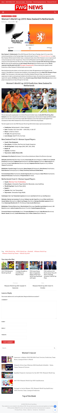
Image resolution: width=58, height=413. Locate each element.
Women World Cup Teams (11, 253)
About (3, 2)
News (14, 16)
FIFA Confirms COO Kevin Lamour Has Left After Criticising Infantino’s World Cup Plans (50, 274)
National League (20, 2)
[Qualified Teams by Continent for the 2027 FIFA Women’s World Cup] (7, 375)
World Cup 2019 (25, 253)
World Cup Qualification (39, 2)
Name (3, 321)
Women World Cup (40, 251)
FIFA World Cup (6, 16)
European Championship (27, 65)
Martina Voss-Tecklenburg (17, 182)
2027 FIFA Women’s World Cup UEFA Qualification (29, 380)
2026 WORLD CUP (10, 2)
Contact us (35, 410)
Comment (5, 299)
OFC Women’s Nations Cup (45, 56)
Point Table (29, 2)
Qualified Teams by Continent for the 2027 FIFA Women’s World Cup (34, 373)
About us (29, 410)
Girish (4, 22)
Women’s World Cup (52, 2)
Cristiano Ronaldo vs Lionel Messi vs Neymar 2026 (21, 272)
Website (4, 334)
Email (4, 328)
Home (25, 410)
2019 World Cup (10, 251)
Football (30, 251)
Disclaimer (42, 410)
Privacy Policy (18, 410)
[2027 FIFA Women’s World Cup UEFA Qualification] (7, 383)
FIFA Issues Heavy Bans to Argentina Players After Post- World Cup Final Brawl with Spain (36, 274)
